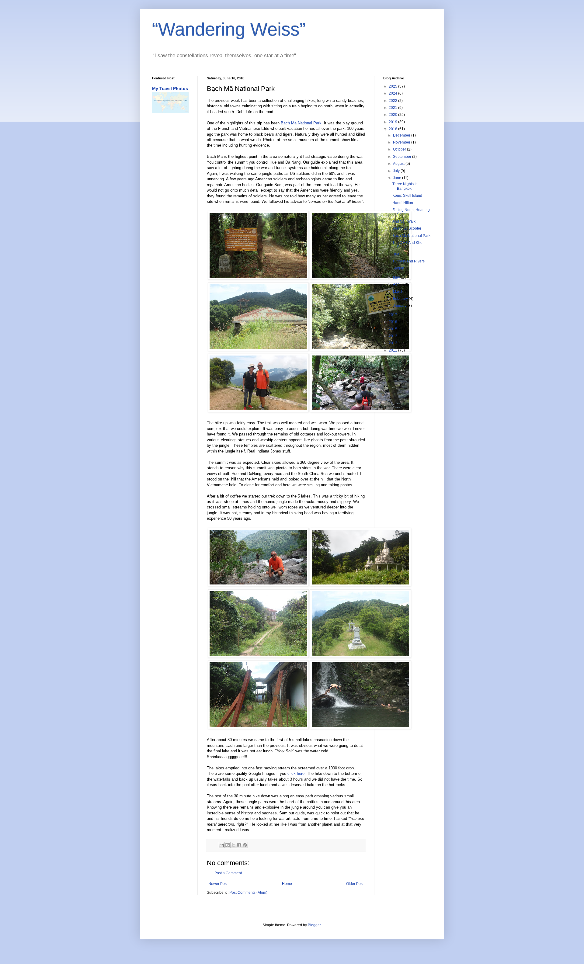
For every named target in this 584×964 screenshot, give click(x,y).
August (399, 163)
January (400, 305)
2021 (393, 108)
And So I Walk (403, 221)
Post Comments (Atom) (248, 892)
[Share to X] (233, 845)
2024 (393, 93)
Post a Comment (228, 873)
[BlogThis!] (227, 845)
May (397, 277)
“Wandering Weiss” (229, 29)
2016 (393, 322)
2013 (393, 336)
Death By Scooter (406, 228)
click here (295, 773)
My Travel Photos (170, 88)
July (397, 171)
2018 (393, 129)
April (397, 284)
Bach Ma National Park (301, 123)
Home (287, 884)
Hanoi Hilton (402, 203)
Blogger (314, 925)
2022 (393, 101)
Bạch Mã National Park (411, 236)
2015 (393, 329)
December (402, 135)
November (402, 142)
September (402, 156)
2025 (393, 86)
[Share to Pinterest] (245, 845)
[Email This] (222, 845)
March (398, 292)
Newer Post (218, 884)
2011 (393, 350)
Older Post (354, 884)
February (401, 298)
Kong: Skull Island (407, 195)
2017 (393, 315)
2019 (393, 122)
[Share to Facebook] (239, 845)
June (397, 178)
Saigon (398, 268)
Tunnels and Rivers (408, 261)
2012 (393, 343)
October (400, 149)
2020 (393, 115)
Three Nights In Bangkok (405, 186)
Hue (395, 254)
